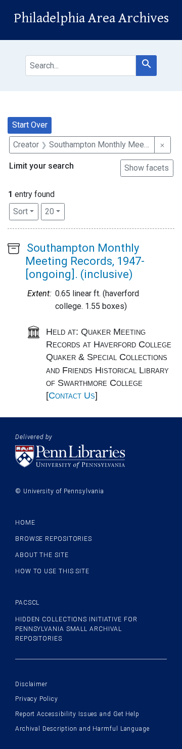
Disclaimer (31, 684)
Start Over (30, 125)
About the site (42, 555)
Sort (20, 211)
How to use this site (52, 571)
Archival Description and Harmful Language (82, 728)
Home (25, 522)
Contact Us (72, 395)
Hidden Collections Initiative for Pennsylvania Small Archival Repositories (76, 629)
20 (55, 211)
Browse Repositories (53, 538)
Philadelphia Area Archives (91, 18)
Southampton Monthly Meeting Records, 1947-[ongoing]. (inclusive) (85, 261)
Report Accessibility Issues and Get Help (77, 714)
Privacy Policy (36, 698)
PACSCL (27, 602)
